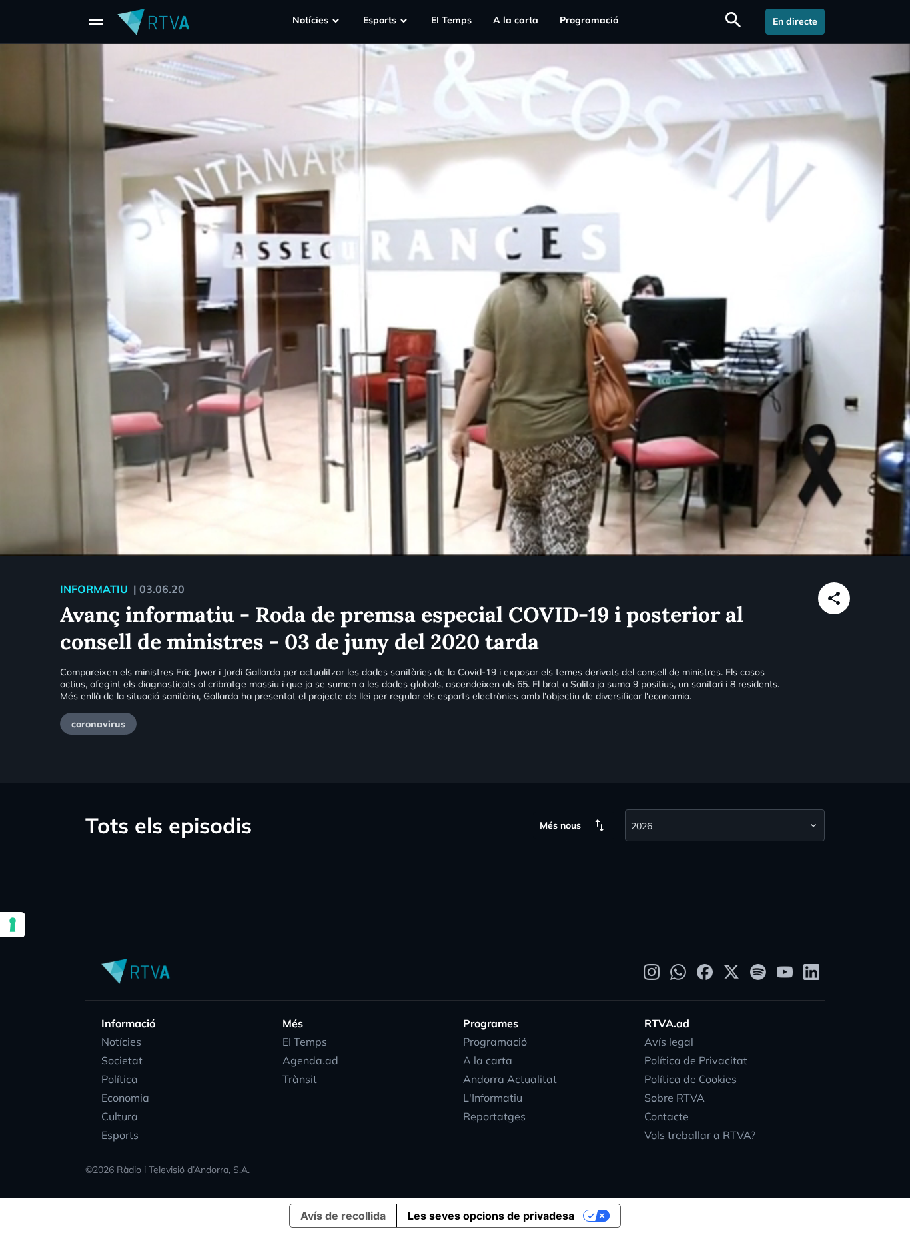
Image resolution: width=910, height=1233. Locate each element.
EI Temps (451, 20)
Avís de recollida (343, 1215)
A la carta (515, 20)
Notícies (310, 20)
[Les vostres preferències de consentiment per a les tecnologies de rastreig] (12, 924)
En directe (795, 21)
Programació (589, 20)
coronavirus (98, 724)
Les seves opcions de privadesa (491, 1215)
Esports (379, 20)
